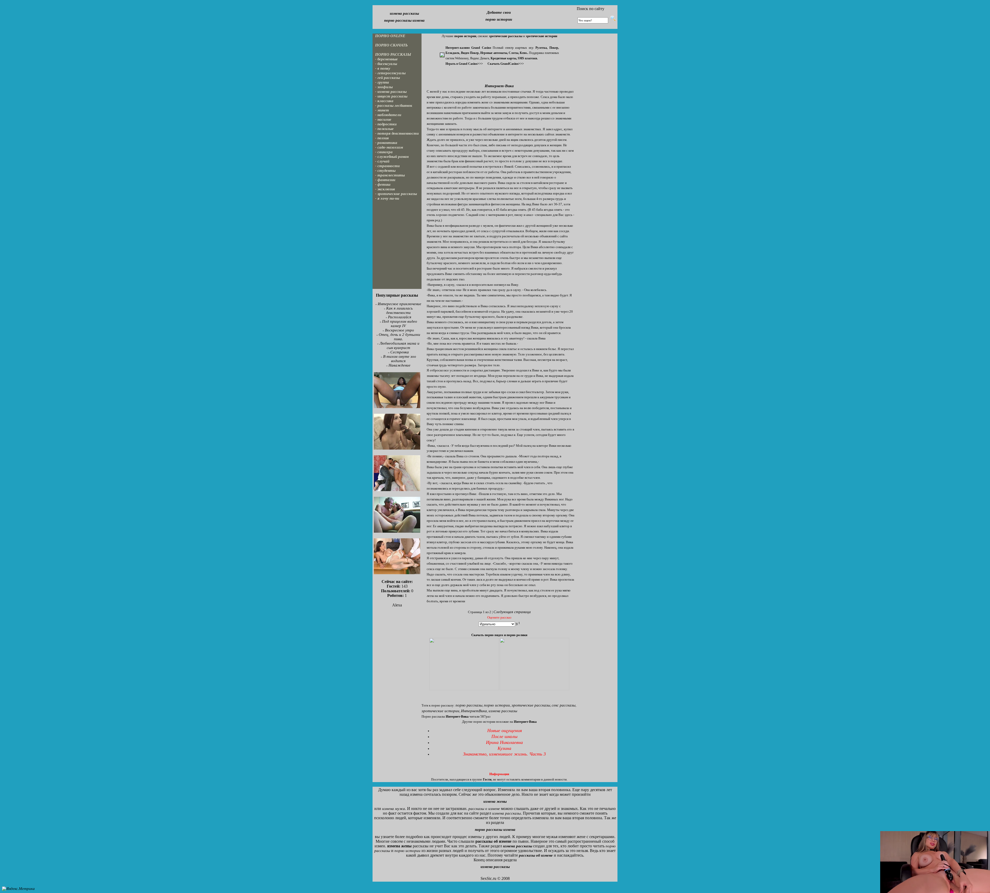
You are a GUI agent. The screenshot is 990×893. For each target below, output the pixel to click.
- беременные (386, 59)
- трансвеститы (390, 175)
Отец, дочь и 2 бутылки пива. (399, 336)
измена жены (495, 801)
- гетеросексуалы (390, 73)
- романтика (386, 143)
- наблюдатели (388, 115)
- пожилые (384, 129)
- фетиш (383, 184)
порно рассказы (469, 705)
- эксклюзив (385, 189)
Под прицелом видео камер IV (399, 323)
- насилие (383, 119)
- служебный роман (392, 157)
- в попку (382, 68)
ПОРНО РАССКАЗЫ (393, 54)
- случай (382, 161)
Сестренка (399, 352)
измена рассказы (404, 13)
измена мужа (393, 809)
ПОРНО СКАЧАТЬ (391, 45)
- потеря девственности (397, 133)
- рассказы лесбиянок (393, 105)
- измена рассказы (391, 92)
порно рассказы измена (404, 20)
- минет (382, 110)
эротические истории (440, 711)
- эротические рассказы (396, 194)
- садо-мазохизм (389, 147)
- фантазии (385, 180)
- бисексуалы (386, 64)
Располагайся (399, 317)
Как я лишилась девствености (399, 310)
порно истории (498, 19)
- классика (384, 101)
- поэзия (382, 138)
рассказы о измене (484, 809)
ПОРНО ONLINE (390, 36)
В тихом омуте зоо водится (399, 358)
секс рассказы (563, 705)
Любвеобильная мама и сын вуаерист (399, 345)
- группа (382, 82)
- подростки (386, 124)
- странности (387, 166)
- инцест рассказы (391, 96)
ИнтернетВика (474, 711)
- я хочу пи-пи (387, 198)
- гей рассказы (387, 78)
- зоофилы (384, 87)
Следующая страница (512, 612)
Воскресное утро (399, 330)
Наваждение (399, 365)
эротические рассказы (531, 705)
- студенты (385, 170)
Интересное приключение (399, 304)
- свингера (384, 152)
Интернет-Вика (499, 86)
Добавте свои (499, 12)
